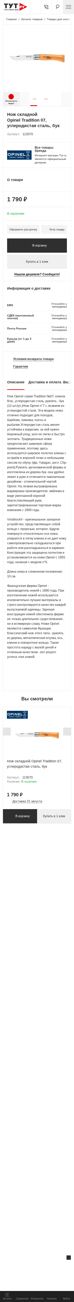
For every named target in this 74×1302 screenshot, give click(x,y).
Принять (49, 1283)
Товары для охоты (59, 19)
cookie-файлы (50, 1265)
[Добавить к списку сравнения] (55, 134)
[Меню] (68, 7)
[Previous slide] (7, 731)
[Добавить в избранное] (64, 134)
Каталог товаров (31, 19)
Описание (15, 382)
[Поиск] (57, 7)
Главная (11, 19)
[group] (33, 99)
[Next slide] (67, 731)
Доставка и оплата (44, 382)
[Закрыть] (68, 1257)
